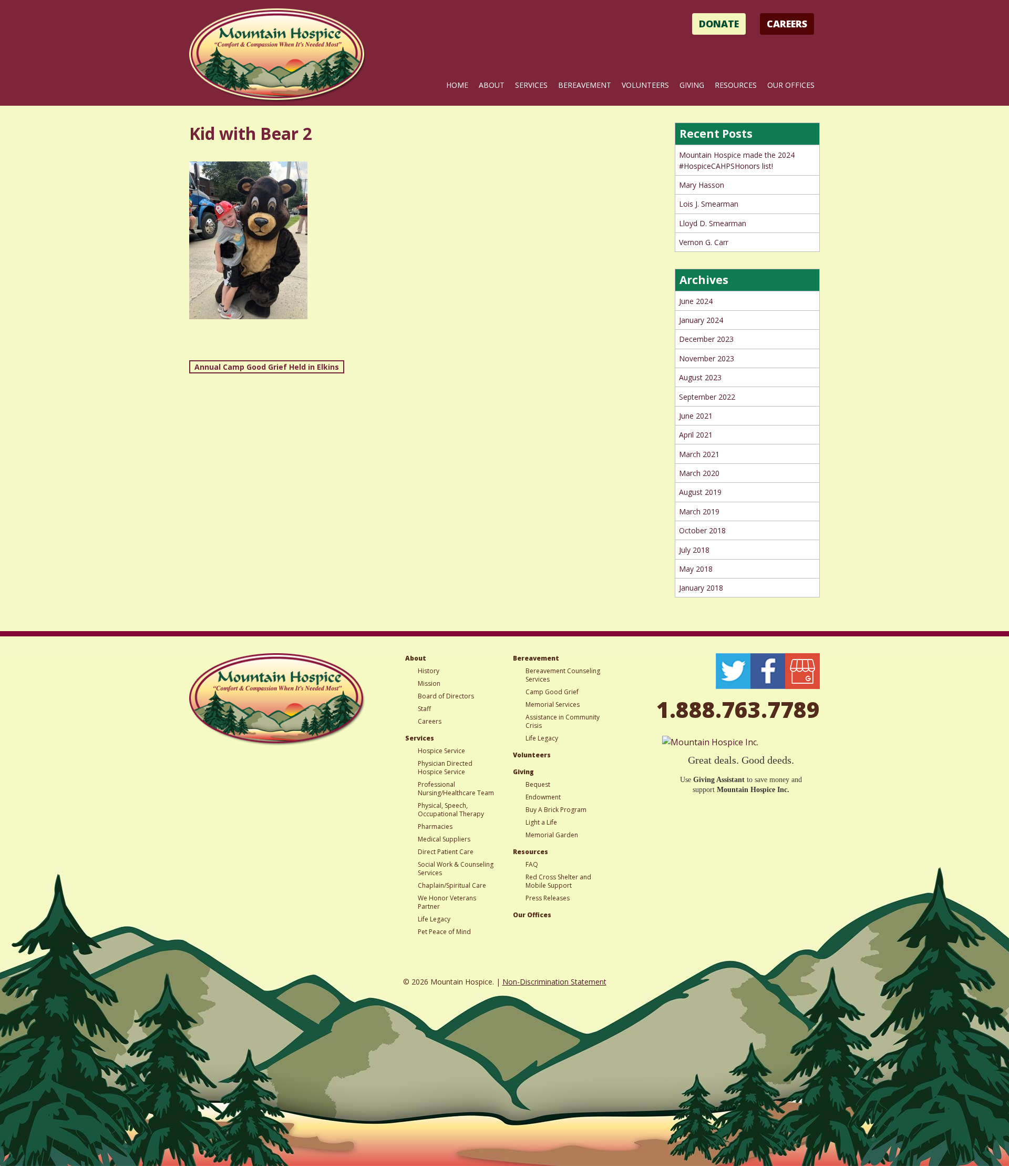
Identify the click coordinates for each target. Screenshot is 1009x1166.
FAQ (532, 864)
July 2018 (694, 550)
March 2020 (699, 473)
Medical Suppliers (444, 839)
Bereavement (584, 85)
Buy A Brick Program (556, 809)
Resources (736, 85)
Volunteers (645, 85)
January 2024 (701, 320)
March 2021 (699, 454)
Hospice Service (441, 750)
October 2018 (702, 530)
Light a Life (541, 822)
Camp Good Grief (552, 691)
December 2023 (706, 339)
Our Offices (791, 85)
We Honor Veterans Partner (447, 902)
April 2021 (696, 435)
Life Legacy (434, 919)
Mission (429, 683)
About (491, 85)
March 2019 (699, 511)
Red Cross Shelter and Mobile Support (558, 881)
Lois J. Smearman (708, 204)
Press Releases (548, 898)
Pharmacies (435, 826)
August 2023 (700, 377)
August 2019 (700, 492)
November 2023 (706, 358)
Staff (424, 708)
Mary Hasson (701, 185)
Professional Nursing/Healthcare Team (456, 788)
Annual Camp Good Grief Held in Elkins (266, 367)
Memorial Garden (552, 834)
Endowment (543, 797)
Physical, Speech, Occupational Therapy (451, 809)
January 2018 (701, 588)
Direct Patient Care (445, 851)
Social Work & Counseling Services (455, 868)
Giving (691, 85)
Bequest (538, 784)
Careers (787, 23)
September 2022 (707, 397)
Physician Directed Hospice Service (445, 767)
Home (457, 85)
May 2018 (696, 569)
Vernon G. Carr (703, 242)
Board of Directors (446, 696)
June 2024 (696, 301)
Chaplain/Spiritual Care (452, 885)
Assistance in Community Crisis (563, 721)
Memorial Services (553, 704)
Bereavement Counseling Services (563, 675)
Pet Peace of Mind (444, 931)
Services (531, 85)
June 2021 (696, 416)
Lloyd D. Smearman (712, 223)
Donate (719, 23)
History (428, 670)
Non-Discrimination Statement (554, 982)
